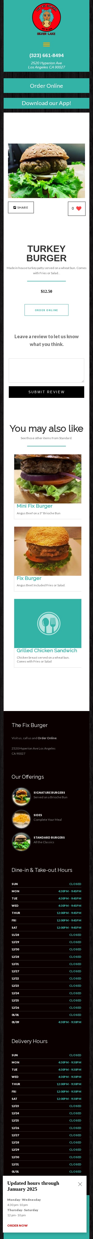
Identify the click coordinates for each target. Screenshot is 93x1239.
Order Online (46, 85)
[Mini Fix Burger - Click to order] (48, 502)
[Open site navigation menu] (46, 45)
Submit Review (46, 392)
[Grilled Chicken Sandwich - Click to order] (48, 647)
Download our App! (46, 102)
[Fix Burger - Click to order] (48, 575)
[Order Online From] (46, 196)
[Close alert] (80, 1184)
